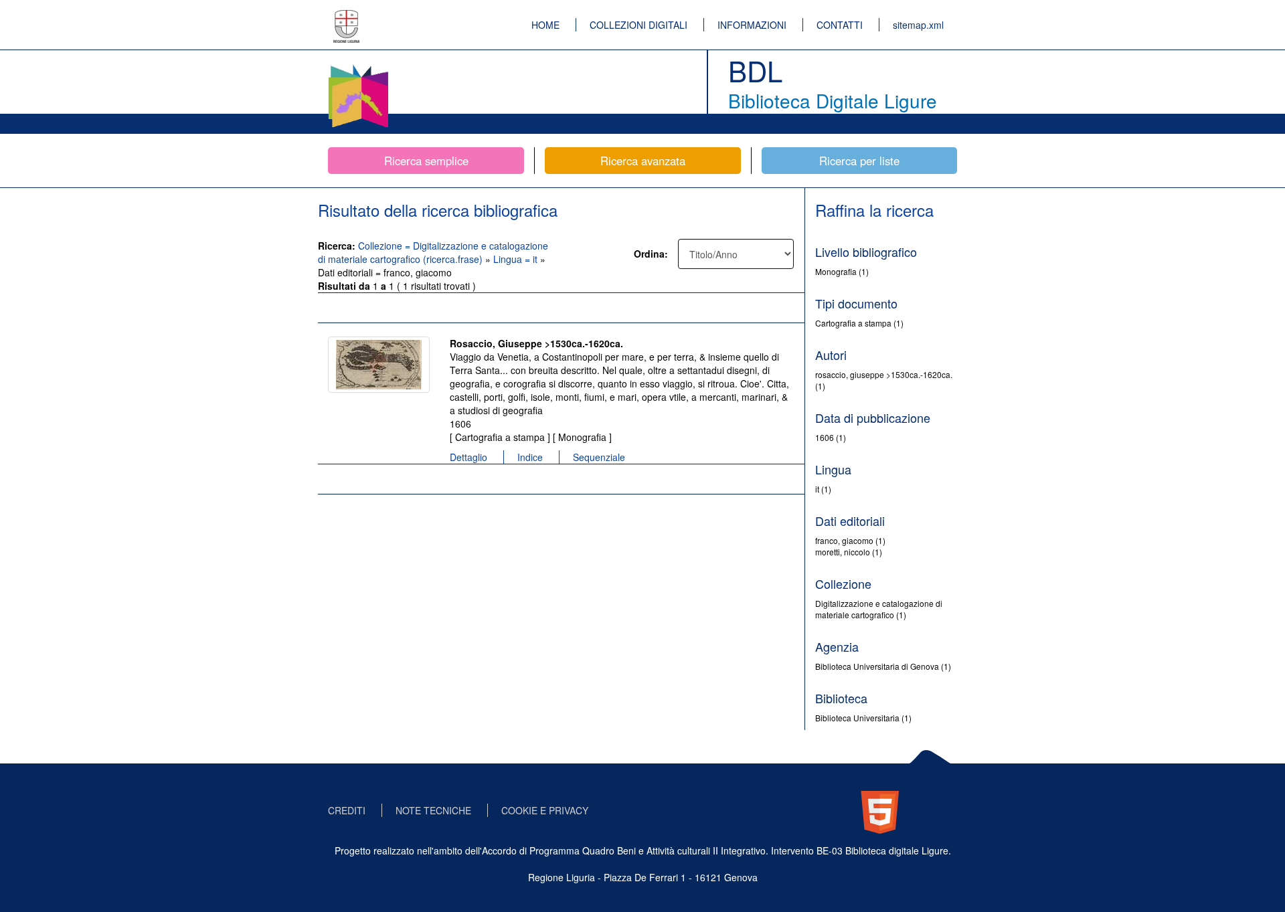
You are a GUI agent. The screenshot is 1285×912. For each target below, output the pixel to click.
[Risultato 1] (378, 364)
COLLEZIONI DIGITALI (638, 24)
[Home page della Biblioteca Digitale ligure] (358, 67)
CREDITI (346, 810)
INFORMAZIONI (751, 24)
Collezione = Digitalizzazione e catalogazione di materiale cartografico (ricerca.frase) (433, 252)
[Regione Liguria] (346, 16)
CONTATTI (840, 24)
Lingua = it (516, 259)
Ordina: (651, 253)
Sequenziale (599, 457)
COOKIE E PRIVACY (544, 810)
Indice (530, 457)
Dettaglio (468, 457)
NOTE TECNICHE (433, 810)
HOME (545, 24)
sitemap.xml (918, 24)
